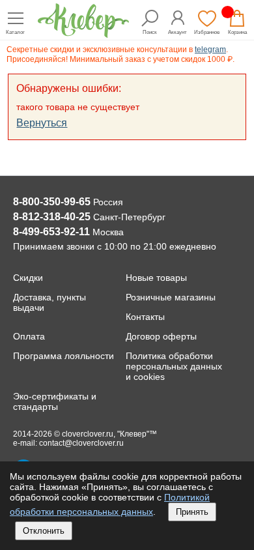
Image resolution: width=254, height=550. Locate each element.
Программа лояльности (63, 356)
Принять (192, 512)
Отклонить (43, 531)
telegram (210, 49)
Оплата (29, 336)
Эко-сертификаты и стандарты (54, 401)
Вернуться (41, 122)
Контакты (145, 316)
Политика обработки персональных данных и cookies (174, 366)
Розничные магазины (171, 297)
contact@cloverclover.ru (81, 443)
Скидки (28, 277)
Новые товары (156, 277)
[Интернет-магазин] (83, 34)
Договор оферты (161, 336)
